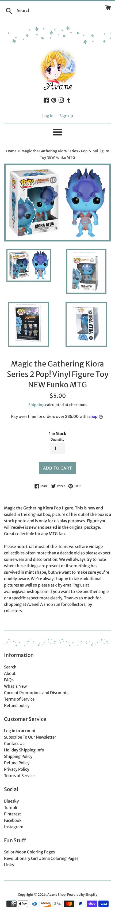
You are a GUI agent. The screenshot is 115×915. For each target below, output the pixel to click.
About (10, 673)
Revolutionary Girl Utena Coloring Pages (41, 858)
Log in (47, 115)
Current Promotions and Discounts (36, 692)
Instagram (14, 826)
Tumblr (11, 807)
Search (10, 667)
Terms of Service (19, 699)
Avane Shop (56, 895)
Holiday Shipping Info (24, 750)
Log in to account (20, 730)
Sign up (66, 115)
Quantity (57, 439)
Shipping (36, 404)
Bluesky (11, 801)
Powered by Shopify (82, 895)
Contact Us (14, 743)
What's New (15, 686)
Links (9, 864)
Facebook (13, 820)
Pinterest (12, 813)
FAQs (9, 679)
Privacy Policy (16, 769)
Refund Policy (16, 762)
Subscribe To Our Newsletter (30, 737)
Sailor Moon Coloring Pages (29, 851)
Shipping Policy (18, 756)
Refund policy (16, 705)
